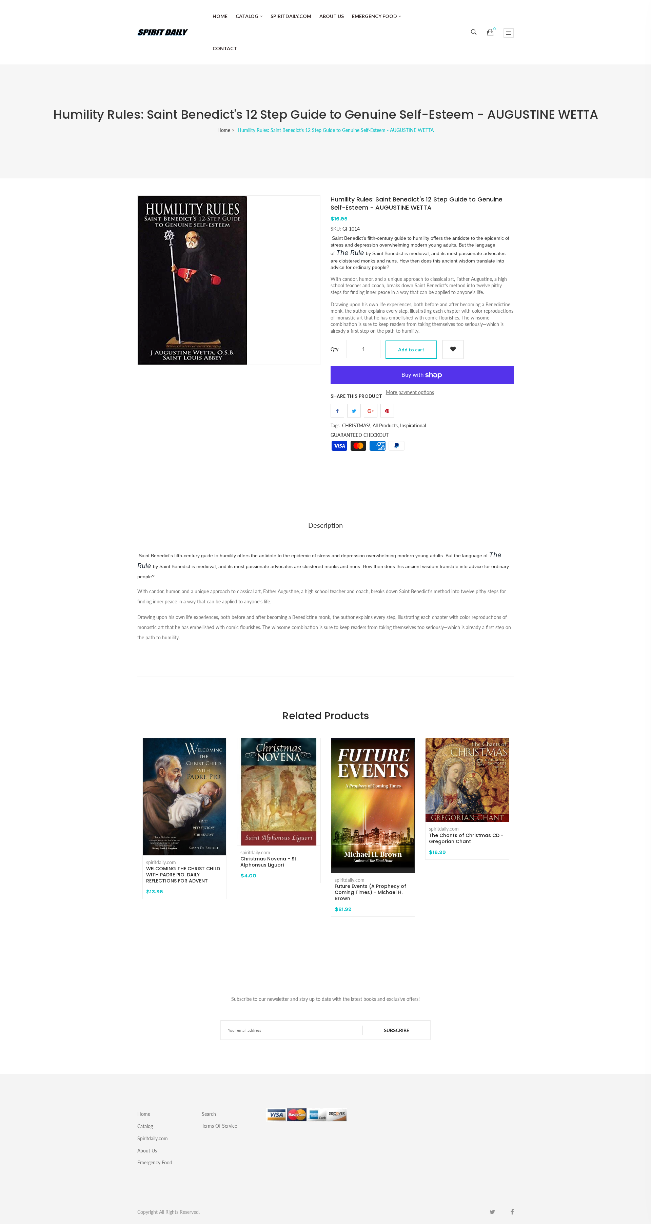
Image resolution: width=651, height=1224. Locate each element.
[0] (490, 32)
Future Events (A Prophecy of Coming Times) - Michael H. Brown (370, 892)
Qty (334, 349)
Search (209, 1114)
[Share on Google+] (370, 410)
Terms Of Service (219, 1125)
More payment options (410, 392)
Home (220, 16)
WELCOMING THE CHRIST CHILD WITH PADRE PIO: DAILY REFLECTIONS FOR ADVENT (183, 875)
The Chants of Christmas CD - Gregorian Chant (466, 838)
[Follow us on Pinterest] (387, 410)
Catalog (247, 16)
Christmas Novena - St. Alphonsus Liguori (268, 862)
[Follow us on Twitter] (354, 410)
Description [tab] (325, 525)
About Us (331, 16)
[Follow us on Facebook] (337, 410)
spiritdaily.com (161, 862)
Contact (225, 48)
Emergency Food (374, 16)
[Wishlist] (453, 349)
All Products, (386, 425)
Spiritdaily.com (291, 16)
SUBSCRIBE (396, 1030)
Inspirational (413, 425)
